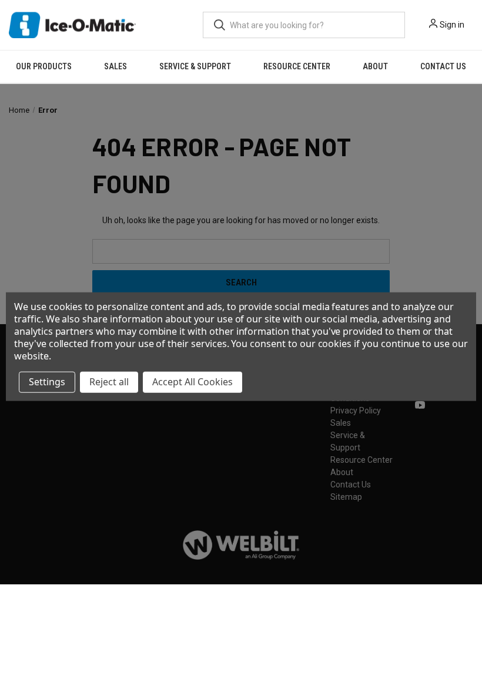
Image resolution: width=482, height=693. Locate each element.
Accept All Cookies (192, 381)
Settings (47, 381)
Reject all (109, 381)
